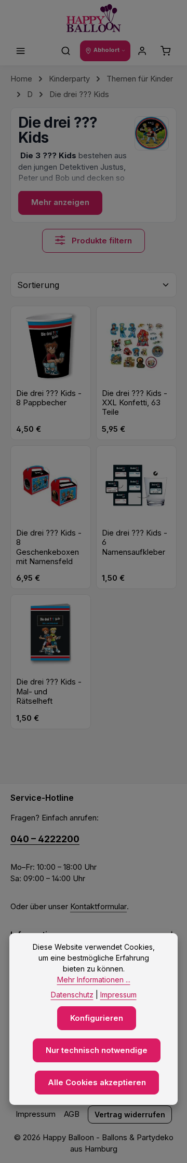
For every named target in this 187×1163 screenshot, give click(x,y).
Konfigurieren (96, 1018)
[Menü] (20, 50)
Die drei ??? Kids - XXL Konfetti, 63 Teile (134, 403)
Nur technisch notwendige (97, 1050)
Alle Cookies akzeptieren (97, 1082)
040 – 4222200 (44, 838)
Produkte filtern (101, 240)
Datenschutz (72, 994)
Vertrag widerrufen (130, 1114)
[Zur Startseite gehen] (93, 18)
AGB (71, 1114)
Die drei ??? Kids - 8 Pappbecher (49, 398)
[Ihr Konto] (142, 50)
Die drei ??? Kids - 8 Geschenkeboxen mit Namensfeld (49, 547)
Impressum (36, 1114)
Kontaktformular (98, 906)
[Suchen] (66, 50)
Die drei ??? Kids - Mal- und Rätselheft (49, 691)
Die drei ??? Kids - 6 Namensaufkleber (134, 542)
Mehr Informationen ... (93, 979)
